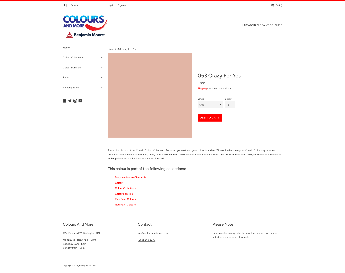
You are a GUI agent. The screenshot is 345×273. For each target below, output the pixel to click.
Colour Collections (82, 57)
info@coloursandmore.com (153, 233)
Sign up (122, 5)
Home (66, 47)
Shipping (202, 88)
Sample (201, 99)
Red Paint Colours (125, 204)
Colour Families (82, 67)
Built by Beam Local (87, 266)
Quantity (228, 99)
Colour (119, 182)
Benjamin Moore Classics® (130, 177)
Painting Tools (82, 87)
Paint (82, 77)
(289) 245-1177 (146, 239)
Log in (111, 5)
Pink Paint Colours (125, 199)
